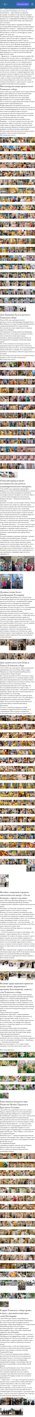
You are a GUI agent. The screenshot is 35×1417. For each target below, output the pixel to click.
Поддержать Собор (23, 4)
